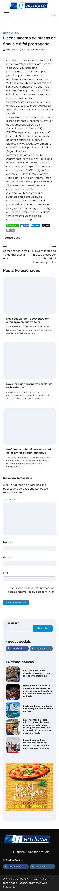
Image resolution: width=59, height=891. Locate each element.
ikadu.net (9, 886)
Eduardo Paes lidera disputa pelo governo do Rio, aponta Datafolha (36, 673)
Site (5, 572)
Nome (8, 542)
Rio (17, 33)
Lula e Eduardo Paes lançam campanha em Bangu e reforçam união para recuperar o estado (36, 744)
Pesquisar (12, 622)
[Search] (53, 14)
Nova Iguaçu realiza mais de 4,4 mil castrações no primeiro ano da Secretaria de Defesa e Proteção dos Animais (37, 690)
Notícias (8, 33)
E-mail (8, 557)
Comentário (11, 499)
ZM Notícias (12, 50)
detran (18, 237)
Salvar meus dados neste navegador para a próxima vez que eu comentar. (31, 589)
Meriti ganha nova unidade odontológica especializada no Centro (38, 708)
